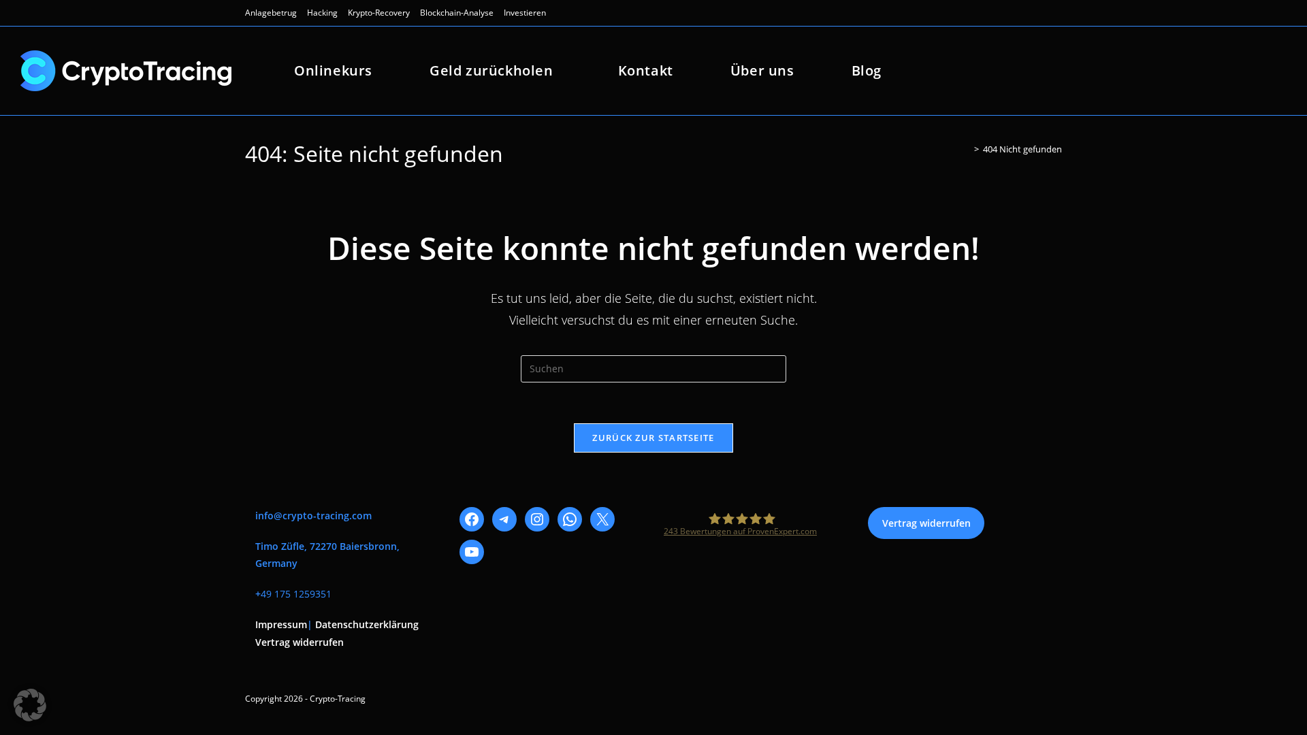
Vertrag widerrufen (299, 642)
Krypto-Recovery (379, 12)
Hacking (322, 12)
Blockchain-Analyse (457, 12)
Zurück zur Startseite (653, 437)
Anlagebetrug (271, 12)
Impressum (281, 624)
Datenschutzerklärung (367, 624)
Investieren (525, 12)
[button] (30, 705)
